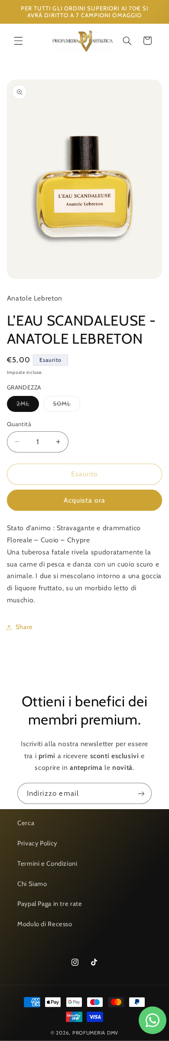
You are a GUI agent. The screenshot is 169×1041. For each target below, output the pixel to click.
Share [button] (24, 627)
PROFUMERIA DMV (95, 1033)
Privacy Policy (37, 843)
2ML (27, 405)
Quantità (19, 424)
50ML (66, 405)
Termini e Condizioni (47, 863)
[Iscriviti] (141, 793)
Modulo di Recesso (44, 924)
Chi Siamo (32, 884)
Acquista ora (84, 500)
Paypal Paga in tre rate (49, 904)
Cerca (25, 823)
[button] (18, 41)
